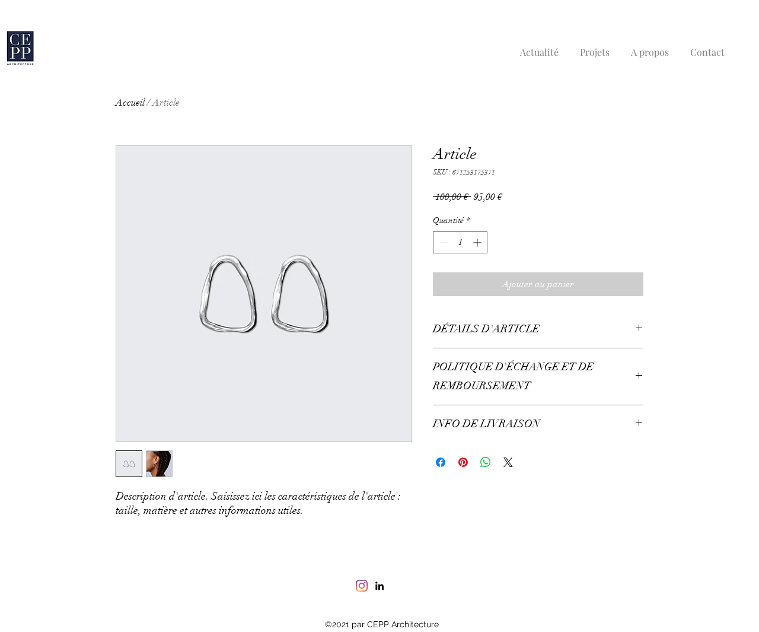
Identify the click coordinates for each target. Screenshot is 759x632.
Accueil (130, 103)
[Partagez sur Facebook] (440, 462)
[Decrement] (442, 242)
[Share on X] (508, 462)
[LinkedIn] (379, 586)
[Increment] (478, 242)
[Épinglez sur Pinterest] (463, 462)
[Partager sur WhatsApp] (486, 462)
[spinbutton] (460, 242)
